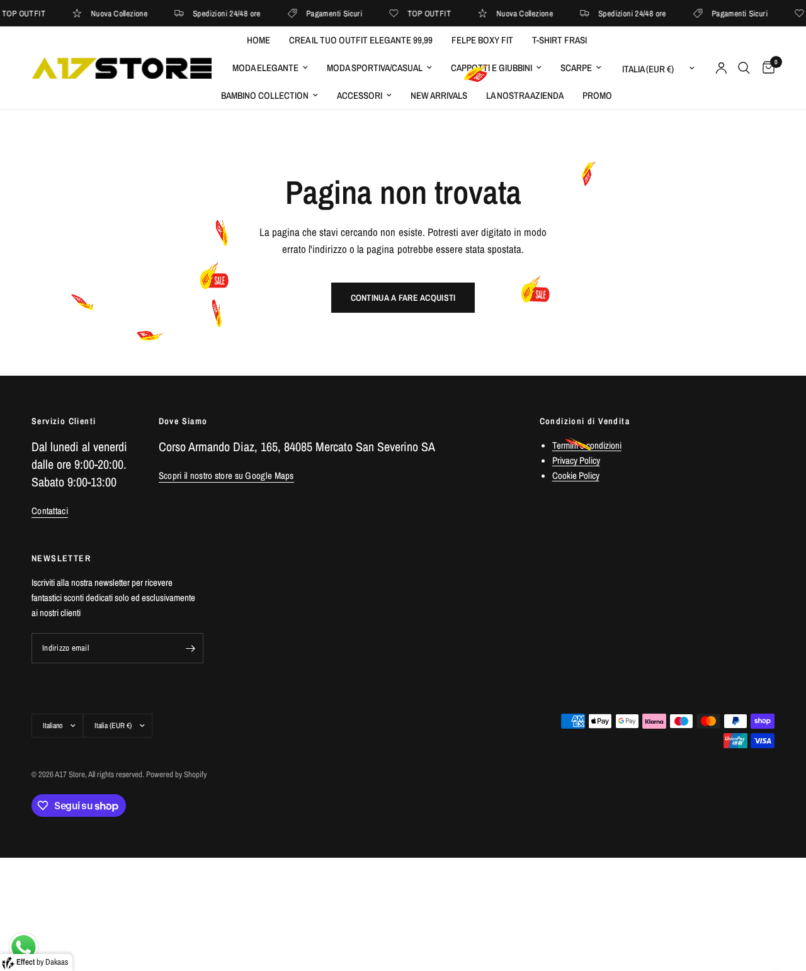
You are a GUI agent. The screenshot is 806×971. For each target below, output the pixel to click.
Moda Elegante (265, 67)
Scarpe (576, 67)
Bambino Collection (265, 95)
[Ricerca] (744, 67)
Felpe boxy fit (482, 40)
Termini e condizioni (587, 445)
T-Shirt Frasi (559, 40)
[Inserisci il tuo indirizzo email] (190, 648)
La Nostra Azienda (525, 95)
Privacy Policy (576, 460)
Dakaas (56, 962)
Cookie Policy (575, 475)
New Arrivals (439, 95)
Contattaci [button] (49, 510)
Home (258, 40)
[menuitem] (258, 40)
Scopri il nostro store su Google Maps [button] (226, 475)
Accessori (359, 95)
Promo (597, 95)
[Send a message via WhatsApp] (23, 947)
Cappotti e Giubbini (491, 67)
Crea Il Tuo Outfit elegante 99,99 (361, 40)
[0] (765, 67)
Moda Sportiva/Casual (375, 67)
